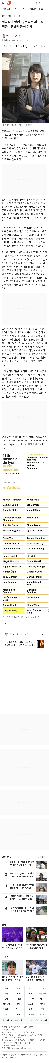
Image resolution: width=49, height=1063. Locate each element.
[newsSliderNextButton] (45, 857)
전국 (6, 994)
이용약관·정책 (33, 1020)
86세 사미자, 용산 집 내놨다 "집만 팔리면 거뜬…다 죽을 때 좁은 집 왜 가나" (22, 876)
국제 (42, 988)
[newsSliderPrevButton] (38, 857)
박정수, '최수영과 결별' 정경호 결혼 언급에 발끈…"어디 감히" (22, 865)
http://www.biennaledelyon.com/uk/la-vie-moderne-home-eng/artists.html (24, 440)
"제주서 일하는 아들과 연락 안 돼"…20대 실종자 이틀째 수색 (22, 899)
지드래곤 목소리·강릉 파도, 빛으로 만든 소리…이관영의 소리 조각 (19, 643)
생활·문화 (6, 1004)
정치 (6, 988)
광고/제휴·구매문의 (18, 1020)
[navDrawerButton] (45, 3)
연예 (4, 924)
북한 (30, 994)
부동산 (18, 999)
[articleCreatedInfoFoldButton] (28, 40)
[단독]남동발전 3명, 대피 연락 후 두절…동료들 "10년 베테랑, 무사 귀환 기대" (22, 910)
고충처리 (43, 1020)
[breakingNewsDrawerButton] (40, 3)
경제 (30, 988)
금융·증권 (43, 994)
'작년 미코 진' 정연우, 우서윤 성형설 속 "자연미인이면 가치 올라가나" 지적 (22, 888)
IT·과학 (31, 999)
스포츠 (5, 957)
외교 (18, 994)
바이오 (42, 999)
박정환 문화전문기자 (14, 36)
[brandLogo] (6, 3)
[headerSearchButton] (36, 3)
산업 (6, 999)
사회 (18, 988)
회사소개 (5, 1020)
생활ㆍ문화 (6, 16)
